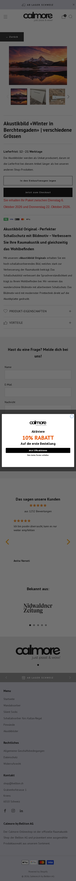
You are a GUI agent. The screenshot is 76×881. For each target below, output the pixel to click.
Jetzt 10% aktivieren (38, 450)
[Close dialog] (71, 416)
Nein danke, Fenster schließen (38, 455)
